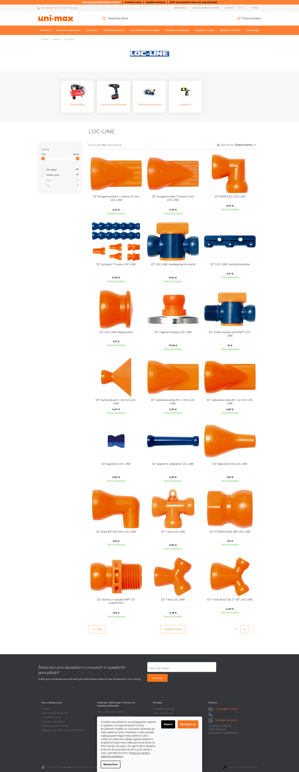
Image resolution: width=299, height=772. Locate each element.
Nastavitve (110, 764)
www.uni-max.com (163, 713)
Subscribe (157, 678)
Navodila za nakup (51, 717)
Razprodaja (180, 8)
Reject (168, 724)
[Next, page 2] (244, 629)
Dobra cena (62, 175)
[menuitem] (45, 30)
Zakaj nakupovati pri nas (54, 713)
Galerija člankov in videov (206, 8)
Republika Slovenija (163, 708)
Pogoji (45, 708)
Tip (62, 185)
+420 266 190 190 (49, 8)
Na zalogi (62, 169)
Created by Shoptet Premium (242, 767)
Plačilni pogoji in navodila (55, 725)
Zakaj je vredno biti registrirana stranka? (62, 730)
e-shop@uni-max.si (226, 708)
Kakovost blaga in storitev (111, 711)
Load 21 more (173, 629)
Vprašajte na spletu (226, 719)
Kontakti (229, 8)
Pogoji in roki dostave (53, 721)
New (62, 180)
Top (99, 629)
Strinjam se (188, 724)
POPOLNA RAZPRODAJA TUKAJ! (101, 2)
